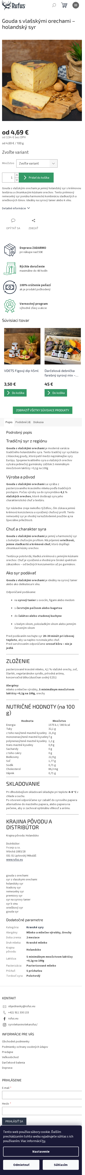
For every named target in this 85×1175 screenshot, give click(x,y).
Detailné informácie (14, 208)
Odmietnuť (21, 1165)
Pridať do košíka (39, 177)
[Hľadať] (54, 5)
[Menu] (76, 5)
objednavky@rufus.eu (21, 1006)
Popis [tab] (9, 422)
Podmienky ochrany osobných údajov (25, 1047)
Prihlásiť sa (14, 1121)
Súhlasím (61, 1165)
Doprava (7, 1068)
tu (43, 1141)
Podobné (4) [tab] (23, 422)
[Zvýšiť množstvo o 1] (17, 175)
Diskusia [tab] (38, 422)
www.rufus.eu (14, 860)
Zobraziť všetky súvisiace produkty (42, 410)
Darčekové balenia (13, 1063)
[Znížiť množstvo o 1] (17, 180)
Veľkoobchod (10, 1057)
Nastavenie (41, 1151)
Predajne (7, 1052)
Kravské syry (35, 927)
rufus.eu (13, 1018)
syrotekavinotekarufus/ (23, 1025)
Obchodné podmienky (16, 1041)
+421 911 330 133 (18, 1012)
